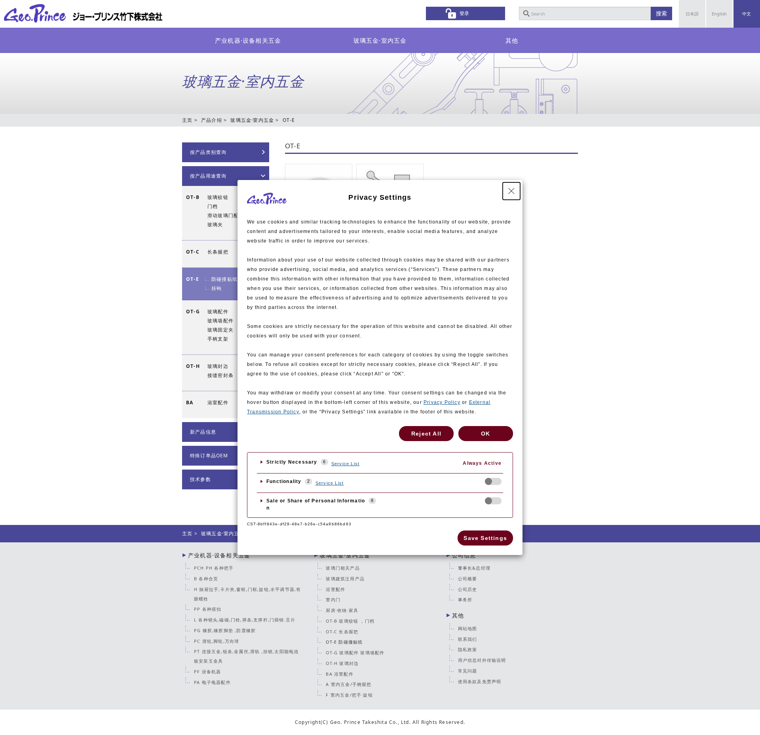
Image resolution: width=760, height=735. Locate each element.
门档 (212, 206)
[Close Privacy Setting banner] (511, 191)
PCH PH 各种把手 (214, 568)
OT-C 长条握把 (342, 632)
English (719, 14)
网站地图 (467, 628)
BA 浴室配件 (339, 674)
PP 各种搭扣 (207, 609)
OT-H (193, 366)
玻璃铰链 (217, 197)
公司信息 (464, 555)
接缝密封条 (220, 375)
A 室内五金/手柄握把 (348, 684)
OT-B (193, 197)
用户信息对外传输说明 (482, 660)
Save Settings (485, 538)
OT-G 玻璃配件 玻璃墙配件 (355, 652)
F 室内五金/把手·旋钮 (349, 695)
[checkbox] (493, 481)
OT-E (292, 146)
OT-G (193, 311)
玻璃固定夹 (220, 329)
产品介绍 (211, 120)
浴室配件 (217, 402)
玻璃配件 (217, 311)
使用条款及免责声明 (480, 681)
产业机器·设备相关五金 (248, 40)
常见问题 (467, 671)
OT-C (193, 251)
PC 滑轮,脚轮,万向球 (216, 641)
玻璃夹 (215, 224)
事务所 (465, 599)
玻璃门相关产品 (342, 568)
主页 (187, 120)
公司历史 (467, 589)
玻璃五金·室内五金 (380, 40)
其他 (511, 40)
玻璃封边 (217, 366)
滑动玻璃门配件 (225, 215)
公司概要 (467, 579)
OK (485, 433)
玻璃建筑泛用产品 (345, 579)
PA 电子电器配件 (212, 682)
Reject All (426, 433)
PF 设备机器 (207, 671)
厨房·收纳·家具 (342, 610)
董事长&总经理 (474, 568)
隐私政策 (467, 649)
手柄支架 (217, 338)
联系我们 (467, 639)
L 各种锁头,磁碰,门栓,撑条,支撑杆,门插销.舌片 (244, 620)
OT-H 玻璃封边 (342, 663)
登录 (464, 13)
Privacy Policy (442, 402)
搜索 (661, 13)
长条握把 (217, 251)
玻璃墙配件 (220, 320)
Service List (345, 463)
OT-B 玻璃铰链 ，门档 (350, 621)
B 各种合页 (206, 579)
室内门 (333, 599)
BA (189, 402)
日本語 (692, 14)
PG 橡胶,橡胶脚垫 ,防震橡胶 (225, 630)
